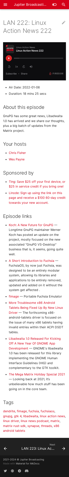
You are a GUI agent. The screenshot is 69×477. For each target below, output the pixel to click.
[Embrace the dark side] (54, 4)
